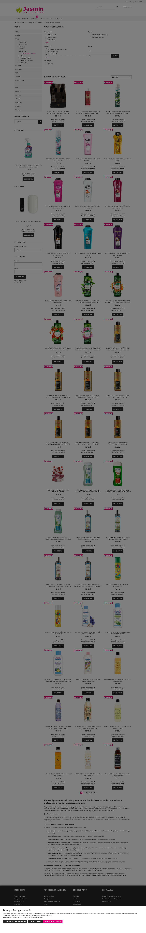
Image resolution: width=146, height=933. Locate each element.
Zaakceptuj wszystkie (52, 921)
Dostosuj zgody (35, 921)
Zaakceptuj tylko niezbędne (15, 921)
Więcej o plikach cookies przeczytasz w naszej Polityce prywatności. (23, 917)
